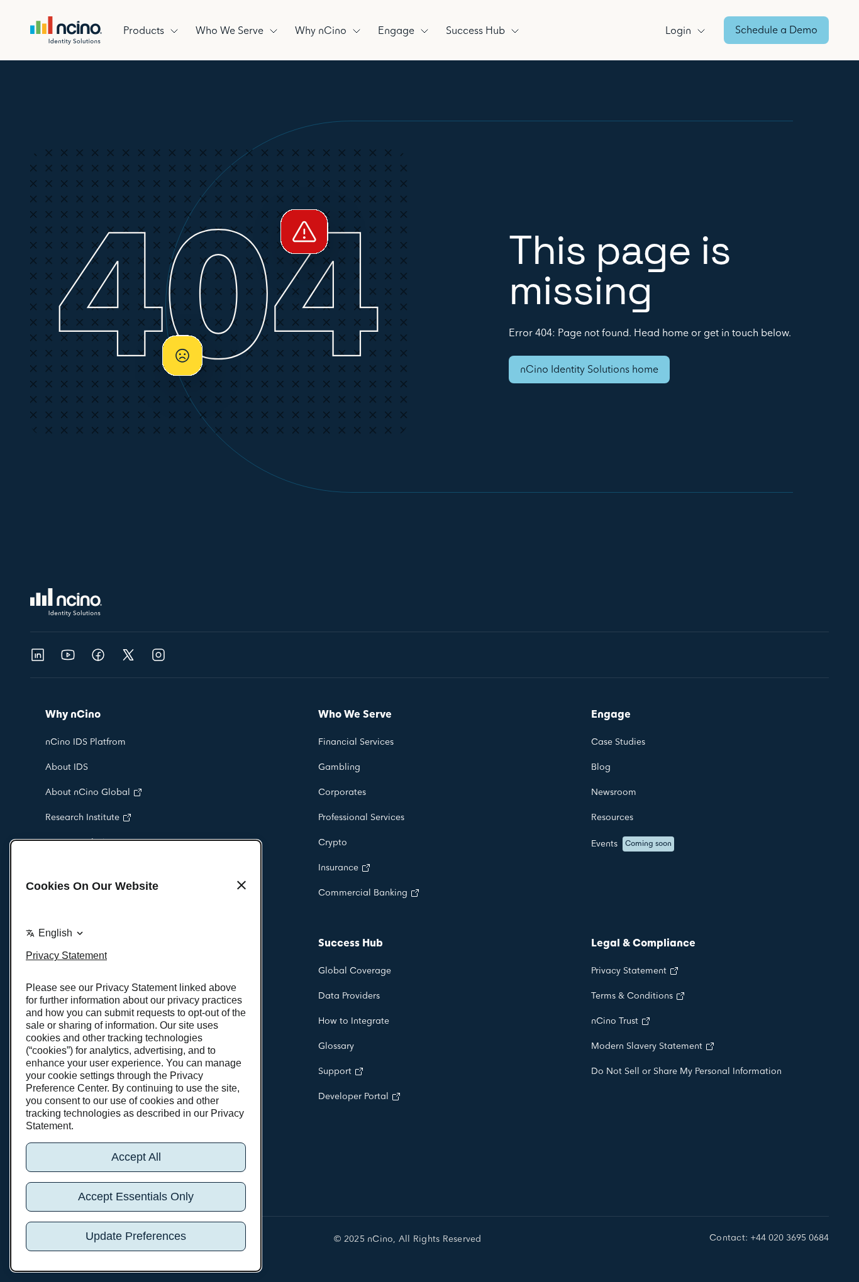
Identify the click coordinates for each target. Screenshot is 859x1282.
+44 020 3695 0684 (789, 1239)
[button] (153, 30)
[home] (66, 30)
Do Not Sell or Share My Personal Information (686, 1071)
